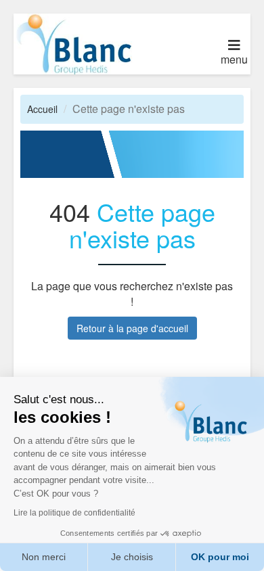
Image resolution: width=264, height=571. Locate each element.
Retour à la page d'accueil (132, 328)
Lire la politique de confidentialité (74, 513)
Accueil (42, 109)
